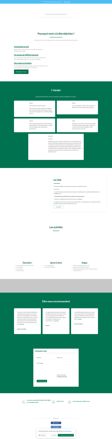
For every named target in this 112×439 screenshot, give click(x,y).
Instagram (57, 427)
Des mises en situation (23, 63)
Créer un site (67, 2)
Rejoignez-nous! (21, 72)
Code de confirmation (61, 375)
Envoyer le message (42, 381)
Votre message (40, 363)
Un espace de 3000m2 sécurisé (26, 55)
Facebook (57, 422)
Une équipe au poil (21, 46)
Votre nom (39, 357)
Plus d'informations (67, 431)
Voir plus (22, 324)
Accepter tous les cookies (67, 435)
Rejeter (55, 435)
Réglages (43, 435)
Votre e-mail (59, 357)
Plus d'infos (58, 207)
